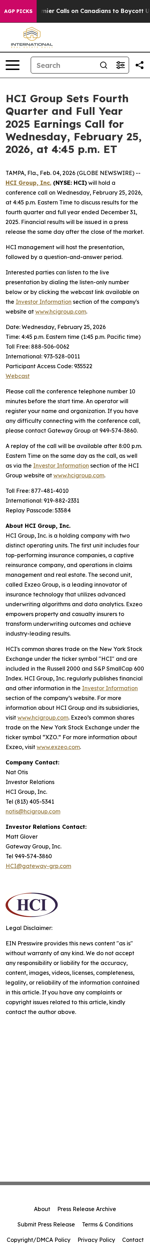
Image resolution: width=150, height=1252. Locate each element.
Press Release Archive (86, 1208)
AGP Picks (18, 11)
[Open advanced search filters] (120, 65)
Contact (133, 1239)
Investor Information (44, 301)
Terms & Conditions (107, 1224)
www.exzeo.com (58, 746)
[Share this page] (139, 65)
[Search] (103, 65)
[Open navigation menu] (13, 65)
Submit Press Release (46, 1224)
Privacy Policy (96, 1239)
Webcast (18, 375)
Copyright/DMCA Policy (38, 1239)
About (42, 1208)
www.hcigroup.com (60, 311)
